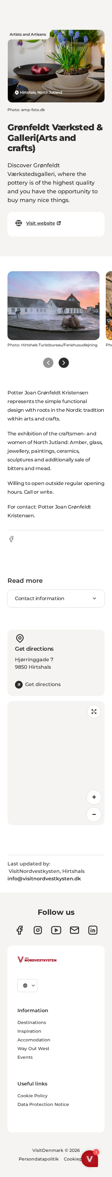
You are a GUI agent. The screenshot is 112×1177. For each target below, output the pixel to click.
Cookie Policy (32, 1095)
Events (25, 1057)
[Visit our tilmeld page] (74, 930)
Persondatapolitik (39, 1159)
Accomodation (33, 1040)
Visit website (40, 223)
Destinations (31, 1022)
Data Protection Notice (43, 1104)
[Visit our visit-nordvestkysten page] (92, 930)
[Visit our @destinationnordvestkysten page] (56, 930)
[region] (56, 763)
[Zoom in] (93, 797)
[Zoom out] (93, 814)
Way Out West (33, 1048)
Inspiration (29, 1031)
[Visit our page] (19, 930)
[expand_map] (94, 711)
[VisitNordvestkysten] (37, 960)
